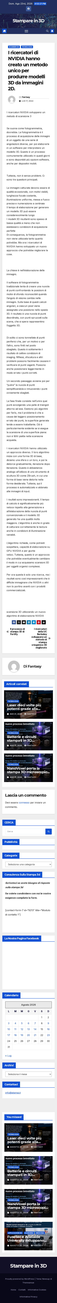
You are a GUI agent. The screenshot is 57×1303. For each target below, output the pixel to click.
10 (8, 1029)
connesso (24, 802)
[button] (47, 31)
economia (29, 1233)
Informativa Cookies (37, 1290)
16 (48, 1029)
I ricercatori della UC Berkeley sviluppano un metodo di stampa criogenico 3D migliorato (39, 638)
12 (22, 1029)
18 (15, 1035)
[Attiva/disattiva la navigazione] (26, 31)
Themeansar (28, 1282)
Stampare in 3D (28, 20)
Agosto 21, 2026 (19, 1147)
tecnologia (27, 47)
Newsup (46, 1279)
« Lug (8, 1055)
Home (13, 1290)
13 (28, 1029)
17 (8, 1035)
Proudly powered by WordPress (20, 1279)
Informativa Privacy (28, 1296)
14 (35, 1029)
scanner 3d (14, 47)
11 (15, 1029)
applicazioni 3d (15, 1233)
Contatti (22, 1290)
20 (28, 1035)
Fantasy (26, 97)
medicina (40, 1233)
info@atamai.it (13, 1092)
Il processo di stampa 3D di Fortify (17, 632)
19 (22, 1035)
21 (35, 1035)
